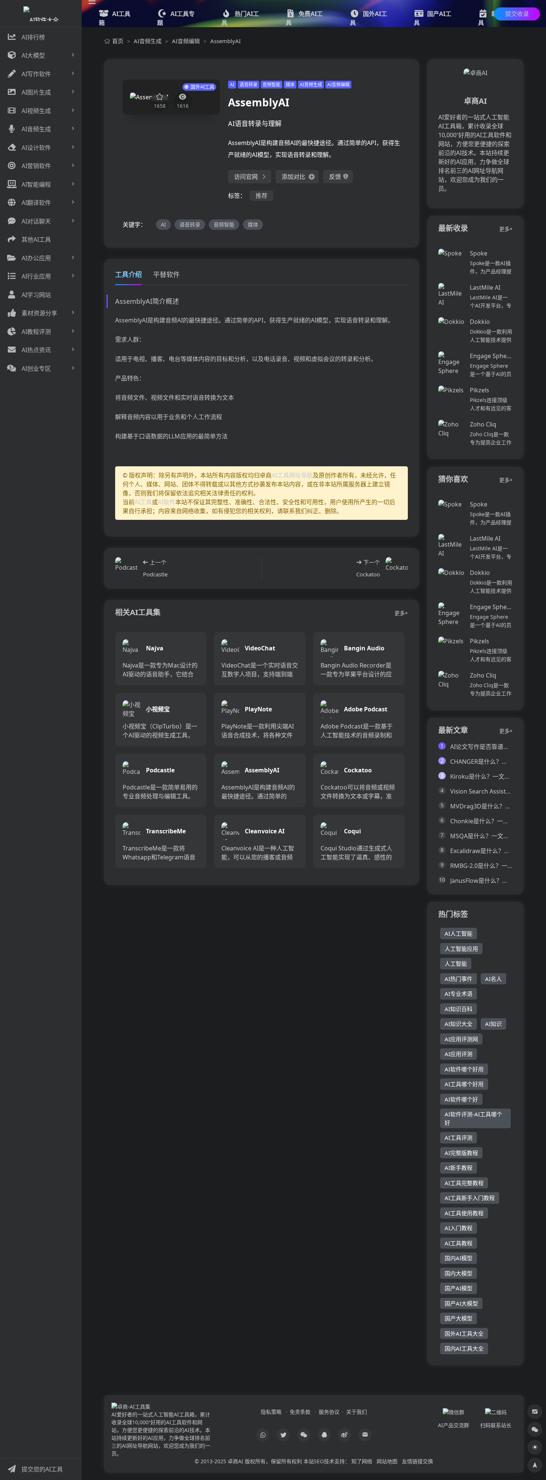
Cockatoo (368, 574)
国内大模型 (458, 1273)
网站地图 (387, 1461)
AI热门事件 (458, 978)
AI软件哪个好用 (464, 1069)
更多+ (401, 613)
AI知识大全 (458, 1023)
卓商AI (235, 1461)
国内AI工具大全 (464, 1348)
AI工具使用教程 (464, 1213)
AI (232, 84)
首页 (117, 41)
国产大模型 (458, 1318)
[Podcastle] (126, 568)
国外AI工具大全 (464, 1333)
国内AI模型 (458, 1258)
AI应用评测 (458, 1054)
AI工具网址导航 (292, 475)
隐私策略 (271, 1411)
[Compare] (534, 1411)
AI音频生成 (148, 41)
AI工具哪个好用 (464, 1084)
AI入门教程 (458, 1228)
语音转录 (248, 84)
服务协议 (329, 1411)
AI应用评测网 (461, 1039)
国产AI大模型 (461, 1303)
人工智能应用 (461, 948)
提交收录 (517, 14)
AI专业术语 (458, 993)
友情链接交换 (417, 1461)
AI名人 (493, 978)
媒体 (290, 84)
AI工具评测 (458, 1137)
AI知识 (493, 1023)
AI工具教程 (458, 1243)
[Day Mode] (534, 1447)
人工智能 (456, 963)
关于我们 (356, 1411)
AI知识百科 (458, 1009)
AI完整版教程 (461, 1152)
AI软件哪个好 (461, 1099)
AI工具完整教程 (464, 1183)
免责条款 (300, 1411)
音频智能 (271, 84)
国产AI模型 (458, 1288)
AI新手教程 (458, 1167)
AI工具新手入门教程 (470, 1197)
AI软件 (166, 502)
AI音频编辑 (186, 41)
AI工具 (143, 502)
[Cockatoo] (397, 568)
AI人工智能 (458, 933)
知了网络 (362, 1461)
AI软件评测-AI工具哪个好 (473, 1118)
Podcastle (155, 574)
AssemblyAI (225, 41)
